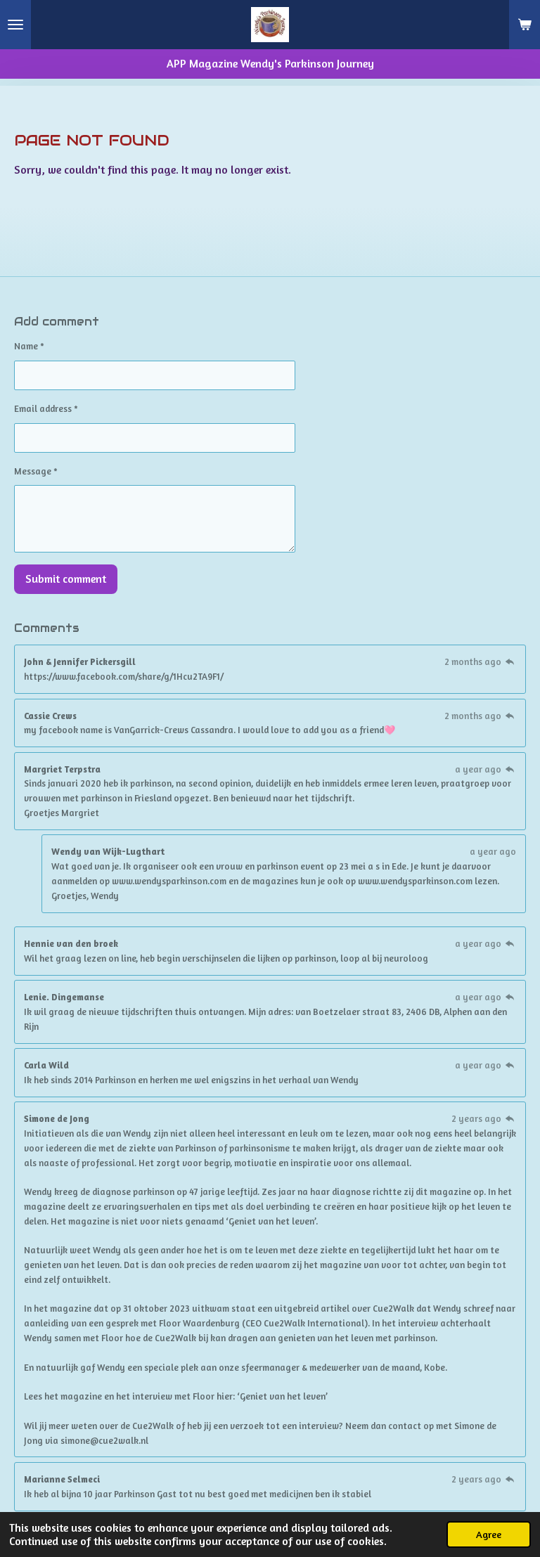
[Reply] (509, 661)
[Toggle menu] (15, 24)
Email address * (46, 408)
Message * (36, 471)
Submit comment (65, 578)
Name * (29, 345)
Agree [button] (488, 1534)
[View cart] (524, 24)
